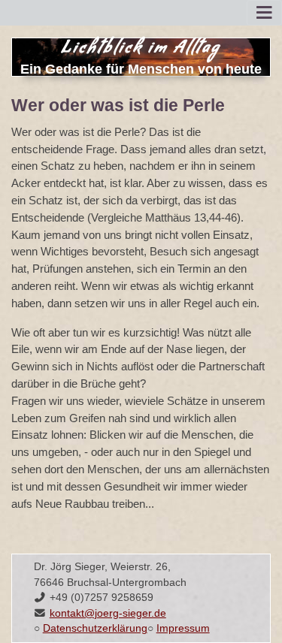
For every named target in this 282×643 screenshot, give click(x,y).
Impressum (183, 628)
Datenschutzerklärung (95, 628)
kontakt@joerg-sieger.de (108, 613)
